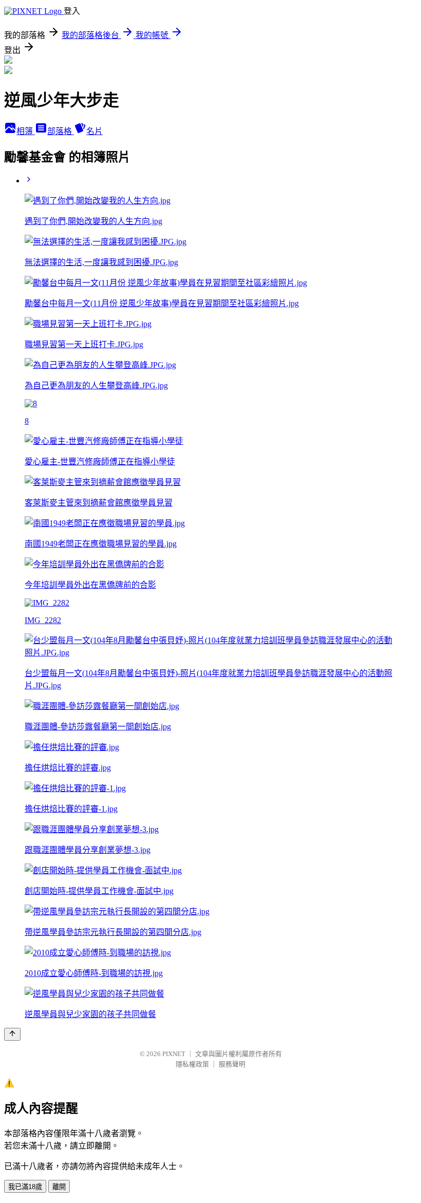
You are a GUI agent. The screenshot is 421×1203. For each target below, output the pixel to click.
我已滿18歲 (25, 1187)
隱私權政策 (192, 1064)
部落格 (60, 131)
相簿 (25, 131)
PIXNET (173, 1054)
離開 (59, 1187)
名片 (94, 131)
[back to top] (12, 1034)
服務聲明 (232, 1064)
